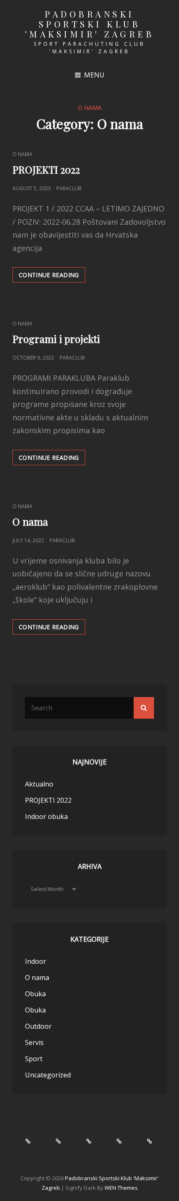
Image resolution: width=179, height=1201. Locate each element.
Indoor (35, 961)
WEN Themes (121, 1187)
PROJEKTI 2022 (46, 169)
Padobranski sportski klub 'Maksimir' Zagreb (89, 24)
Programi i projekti (56, 338)
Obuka (35, 993)
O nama (22, 154)
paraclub (69, 188)
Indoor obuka (46, 816)
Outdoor (38, 1026)
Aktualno (39, 784)
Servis (34, 1042)
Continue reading (52, 276)
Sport (33, 1058)
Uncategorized (48, 1074)
